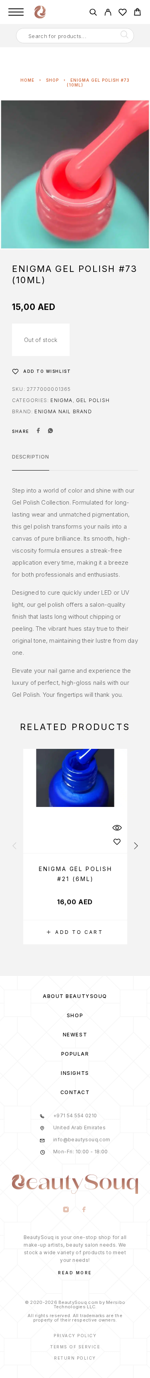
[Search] (93, 13)
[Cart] (137, 13)
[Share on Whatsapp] (50, 431)
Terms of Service (75, 1346)
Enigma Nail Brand (63, 411)
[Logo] (40, 12)
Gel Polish (93, 400)
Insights (75, 1073)
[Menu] (16, 12)
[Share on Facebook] (38, 431)
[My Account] (108, 13)
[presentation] (14, 846)
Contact (75, 1092)
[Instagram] (66, 1210)
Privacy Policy (75, 1335)
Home (27, 80)
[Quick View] (117, 828)
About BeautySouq (75, 996)
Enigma (61, 400)
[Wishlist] (122, 13)
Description (30, 456)
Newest (75, 1035)
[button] (75, 932)
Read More (75, 1272)
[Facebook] (84, 1210)
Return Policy (75, 1358)
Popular (75, 1054)
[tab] (30, 462)
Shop (52, 80)
